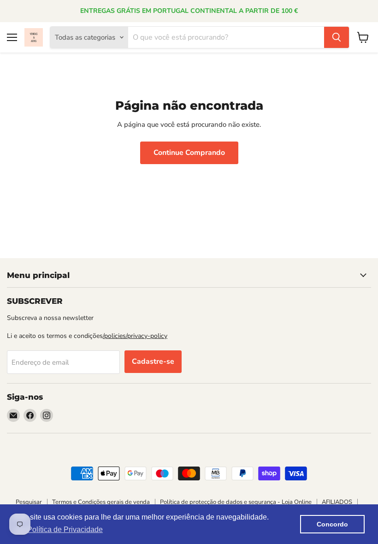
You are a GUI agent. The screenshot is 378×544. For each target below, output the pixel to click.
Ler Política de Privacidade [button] (59, 529)
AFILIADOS (337, 502)
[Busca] (336, 37)
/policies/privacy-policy (135, 335)
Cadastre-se (153, 361)
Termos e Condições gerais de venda (101, 502)
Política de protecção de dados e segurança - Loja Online (236, 502)
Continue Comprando (189, 153)
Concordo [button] (332, 524)
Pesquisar (29, 502)
